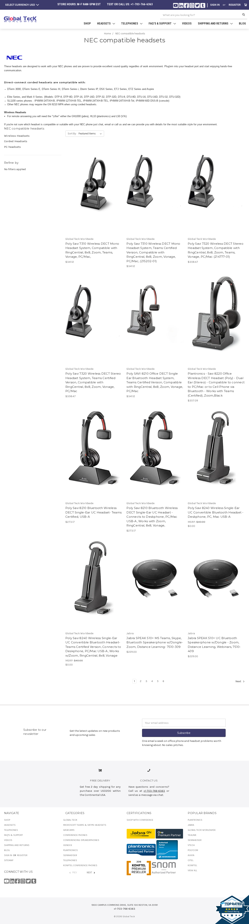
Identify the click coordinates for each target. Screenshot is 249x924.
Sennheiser (70, 855)
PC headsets (12, 147)
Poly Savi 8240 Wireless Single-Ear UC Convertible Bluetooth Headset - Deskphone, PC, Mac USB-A (216, 512)
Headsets (10, 825)
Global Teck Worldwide (202, 830)
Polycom (193, 850)
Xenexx (67, 845)
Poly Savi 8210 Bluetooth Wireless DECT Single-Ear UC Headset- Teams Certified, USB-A (93, 512)
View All (192, 870)
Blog (242, 23)
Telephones (11, 830)
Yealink (192, 835)
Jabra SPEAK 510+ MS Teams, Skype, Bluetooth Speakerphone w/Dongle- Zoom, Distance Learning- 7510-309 (154, 642)
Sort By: (72, 133)
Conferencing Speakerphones (81, 840)
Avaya (191, 855)
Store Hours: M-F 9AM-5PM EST (79, 4)
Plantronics (70, 850)
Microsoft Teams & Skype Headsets (84, 825)
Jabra (191, 825)
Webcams (69, 830)
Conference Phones (75, 835)
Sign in (215, 4)
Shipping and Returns (16, 845)
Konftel (192, 865)
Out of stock (155, 187)
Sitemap (8, 860)
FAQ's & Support (13, 835)
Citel (190, 860)
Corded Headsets (15, 141)
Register (235, 4)
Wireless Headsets (17, 135)
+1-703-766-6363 (154, 791)
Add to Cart (94, 187)
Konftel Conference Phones (80, 865)
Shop (87, 23)
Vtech (191, 845)
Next (238, 681)
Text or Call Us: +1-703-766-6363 (130, 4)
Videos (187, 23)
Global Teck (70, 820)
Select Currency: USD (20, 4)
